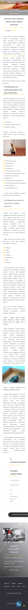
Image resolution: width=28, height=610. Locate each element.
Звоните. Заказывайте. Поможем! (14, 549)
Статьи (7, 11)
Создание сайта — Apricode (14, 603)
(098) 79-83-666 (13, 570)
